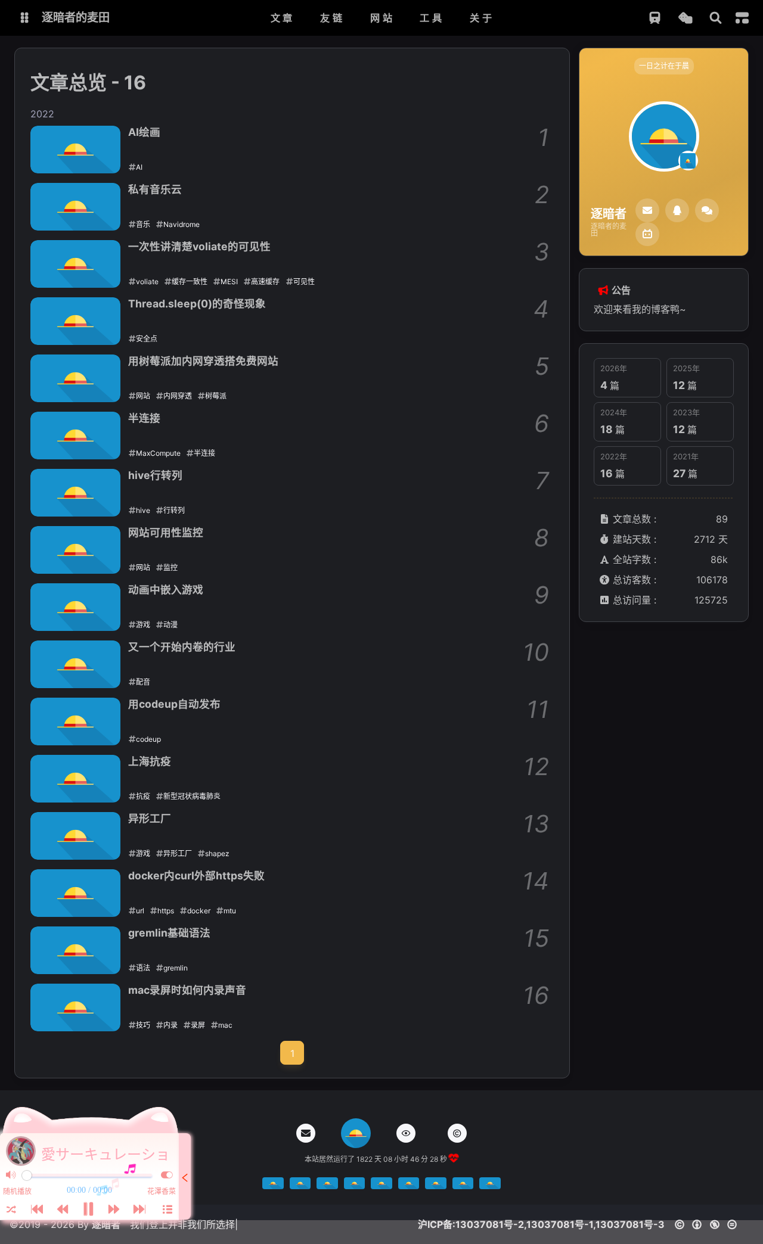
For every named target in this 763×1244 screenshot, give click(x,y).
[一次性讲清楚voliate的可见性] (75, 264)
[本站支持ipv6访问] (463, 1186)
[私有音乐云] (75, 207)
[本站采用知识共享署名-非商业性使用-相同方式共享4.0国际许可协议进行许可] (409, 1186)
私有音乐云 (155, 189)
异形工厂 (149, 818)
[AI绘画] (75, 149)
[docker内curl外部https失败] (75, 893)
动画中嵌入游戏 (165, 589)
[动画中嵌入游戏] (75, 607)
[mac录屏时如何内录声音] (75, 1007)
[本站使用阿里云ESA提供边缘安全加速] (490, 1186)
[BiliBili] (647, 234)
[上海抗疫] (75, 779)
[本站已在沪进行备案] (327, 1186)
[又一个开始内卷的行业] (75, 664)
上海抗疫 (149, 761)
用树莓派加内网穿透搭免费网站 (203, 360)
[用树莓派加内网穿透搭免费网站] (75, 378)
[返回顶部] (356, 1133)
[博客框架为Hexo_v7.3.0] (273, 1186)
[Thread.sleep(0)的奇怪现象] (75, 321)
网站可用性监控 (165, 532)
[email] (647, 210)
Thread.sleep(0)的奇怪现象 (197, 303)
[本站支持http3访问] (435, 1186)
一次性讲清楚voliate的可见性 (199, 246)
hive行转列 (155, 475)
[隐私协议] (405, 1133)
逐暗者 (106, 1224)
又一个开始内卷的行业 (181, 646)
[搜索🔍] (715, 18)
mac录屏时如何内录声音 (187, 990)
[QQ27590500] (677, 210)
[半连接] (75, 435)
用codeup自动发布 (174, 704)
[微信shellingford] (707, 210)
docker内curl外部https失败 (196, 875)
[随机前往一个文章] (685, 18)
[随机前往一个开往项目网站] (654, 18)
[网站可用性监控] (75, 550)
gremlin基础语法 (169, 932)
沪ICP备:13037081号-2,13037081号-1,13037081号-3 (541, 1224)
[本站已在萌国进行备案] (381, 1186)
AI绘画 (144, 132)
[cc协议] (709, 1224)
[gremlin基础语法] (75, 950)
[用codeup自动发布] (75, 721)
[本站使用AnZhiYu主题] (300, 1186)
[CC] (457, 1133)
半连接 (144, 418)
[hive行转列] (75, 493)
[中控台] (742, 17)
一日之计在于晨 (664, 65)
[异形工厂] (75, 836)
